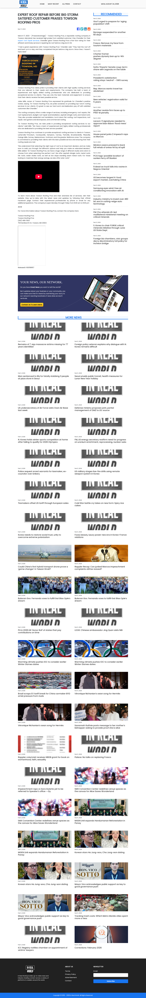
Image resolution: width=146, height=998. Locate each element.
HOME (42, 4)
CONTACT (77, 4)
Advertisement (71, 977)
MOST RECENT (53, 4)
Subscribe (111, 981)
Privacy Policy (70, 974)
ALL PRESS (66, 4)
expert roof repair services (28, 40)
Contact (68, 981)
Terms (67, 971)
